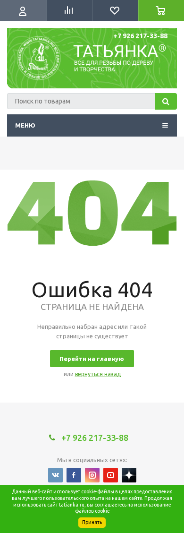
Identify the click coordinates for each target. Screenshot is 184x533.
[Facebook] (74, 475)
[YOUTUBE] (110, 475)
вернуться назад (98, 374)
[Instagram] (92, 475)
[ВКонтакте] (55, 475)
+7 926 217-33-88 (140, 36)
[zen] (129, 475)
